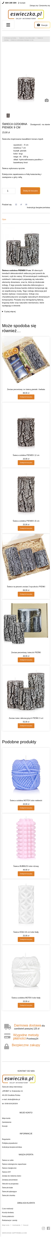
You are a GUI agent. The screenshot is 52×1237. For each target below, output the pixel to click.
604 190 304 (10, 3)
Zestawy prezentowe (10, 1180)
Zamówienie (6, 1122)
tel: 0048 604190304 (10, 1104)
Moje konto (6, 1118)
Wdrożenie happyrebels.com (14, 1233)
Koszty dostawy (8, 1213)
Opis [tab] (4, 219)
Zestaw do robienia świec (11, 1176)
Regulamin (6, 1139)
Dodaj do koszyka (30, 191)
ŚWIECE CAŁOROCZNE (27, 38)
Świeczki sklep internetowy (12, 1087)
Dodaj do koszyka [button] (26, 397)
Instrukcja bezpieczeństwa (38, 207)
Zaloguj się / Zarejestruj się (40, 6)
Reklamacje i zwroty (9, 1220)
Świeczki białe (7, 1188)
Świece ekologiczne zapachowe (14, 1164)
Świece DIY (6, 1172)
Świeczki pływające (9, 1192)
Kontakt (22, 3)
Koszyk (4, 1126)
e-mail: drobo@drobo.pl (11, 1099)
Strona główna (10, 38)
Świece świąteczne (9, 1168)
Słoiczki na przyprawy (10, 1184)
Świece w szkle (8, 1160)
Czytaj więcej (10, 311)
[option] (26, 79)
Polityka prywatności (9, 1143)
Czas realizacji (7, 1209)
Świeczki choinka (8, 1195)
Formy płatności (8, 1216)
